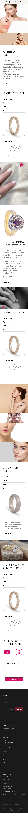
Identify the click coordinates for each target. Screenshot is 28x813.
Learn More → (9, 156)
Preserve (5, 757)
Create (4, 754)
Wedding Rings (6, 737)
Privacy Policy (4, 809)
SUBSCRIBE (19, 709)
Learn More (6, 282)
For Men (6, 103)
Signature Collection (7, 747)
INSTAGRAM (5, 794)
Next (25, 652)
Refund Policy (6, 771)
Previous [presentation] (3, 136)
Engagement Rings (7, 740)
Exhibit (4, 759)
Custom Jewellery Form (8, 779)
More (5, 110)
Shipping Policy (6, 776)
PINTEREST (14, 794)
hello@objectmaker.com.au (9, 791)
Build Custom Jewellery (8, 742)
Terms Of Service (7, 774)
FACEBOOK (23, 794)
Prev (2, 652)
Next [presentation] (25, 136)
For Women (7, 99)
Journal (4, 762)
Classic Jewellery (7, 744)
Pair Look (6, 107)
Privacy (4, 769)
